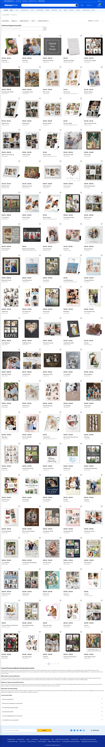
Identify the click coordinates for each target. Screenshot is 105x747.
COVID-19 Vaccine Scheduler (62, 739)
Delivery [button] (14, 21)
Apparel (65, 10)
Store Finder (18, 1)
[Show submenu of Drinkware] (74, 10)
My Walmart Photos (33, 1)
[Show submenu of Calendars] (80, 10)
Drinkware (71, 10)
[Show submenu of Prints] (18, 10)
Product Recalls (74, 739)
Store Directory (20, 739)
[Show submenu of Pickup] (13, 10)
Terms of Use (22, 741)
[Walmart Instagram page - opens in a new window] (84, 730)
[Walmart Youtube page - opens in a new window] (81, 730)
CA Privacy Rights (42, 741)
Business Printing (86, 10)
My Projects (25, 1)
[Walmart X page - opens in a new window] (74, 730)
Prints (17, 10)
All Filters (6, 21)
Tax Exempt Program (91, 739)
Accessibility (83, 739)
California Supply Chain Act (54, 741)
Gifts (60, 10)
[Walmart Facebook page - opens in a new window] (71, 730)
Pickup (11, 10)
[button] (11, 36)
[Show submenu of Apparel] (67, 10)
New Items (6, 10)
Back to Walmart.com (8, 1)
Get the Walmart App (13, 741)
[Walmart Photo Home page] (11, 5)
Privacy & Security (31, 741)
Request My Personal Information (89, 741)
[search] (44, 28)
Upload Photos (41, 1)
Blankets (47, 10)
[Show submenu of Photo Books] (57, 10)
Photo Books (54, 10)
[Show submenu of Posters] (34, 10)
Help (82, 5)
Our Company (34, 739)
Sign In (99, 1)
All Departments (11, 739)
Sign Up (44, 730)
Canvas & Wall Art (39, 10)
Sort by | (90, 20)
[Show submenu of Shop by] (95, 10)
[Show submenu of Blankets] (49, 10)
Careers (28, 739)
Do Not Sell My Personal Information (71, 741)
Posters (32, 10)
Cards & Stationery (24, 10)
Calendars (78, 10)
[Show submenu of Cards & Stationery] (28, 10)
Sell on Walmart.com (45, 739)
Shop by (93, 10)
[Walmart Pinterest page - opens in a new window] (77, 730)
